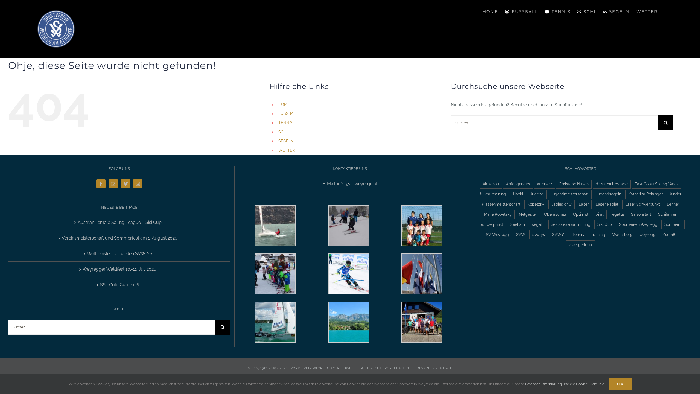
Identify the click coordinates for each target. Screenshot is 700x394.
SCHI (282, 132)
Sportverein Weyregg (638, 224)
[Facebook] (101, 183)
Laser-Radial (607, 204)
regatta (617, 214)
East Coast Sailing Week (656, 184)
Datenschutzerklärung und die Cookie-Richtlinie (565, 384)
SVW (520, 234)
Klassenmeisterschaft (501, 204)
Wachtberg (622, 234)
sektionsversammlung (570, 224)
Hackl (518, 194)
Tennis (578, 234)
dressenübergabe (612, 184)
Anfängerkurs (518, 184)
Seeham (517, 224)
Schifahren (667, 214)
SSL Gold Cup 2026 (119, 284)
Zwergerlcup (580, 244)
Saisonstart (641, 214)
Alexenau (491, 184)
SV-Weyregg (497, 234)
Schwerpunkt (491, 224)
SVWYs (558, 234)
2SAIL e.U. (444, 368)
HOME (284, 104)
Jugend (537, 194)
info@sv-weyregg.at (357, 183)
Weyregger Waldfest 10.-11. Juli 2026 (119, 269)
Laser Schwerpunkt (642, 204)
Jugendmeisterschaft (570, 194)
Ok (620, 384)
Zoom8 (669, 234)
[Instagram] (137, 183)
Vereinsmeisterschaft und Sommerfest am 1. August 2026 (119, 238)
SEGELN (286, 141)
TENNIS (285, 123)
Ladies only (561, 204)
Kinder (675, 194)
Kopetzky (535, 204)
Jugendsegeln (608, 194)
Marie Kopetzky (498, 214)
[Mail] (113, 183)
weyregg (647, 234)
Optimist (580, 214)
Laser (584, 204)
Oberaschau (555, 214)
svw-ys (538, 234)
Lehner (673, 204)
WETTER (286, 150)
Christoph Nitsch (574, 184)
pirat (600, 214)
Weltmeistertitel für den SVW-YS (119, 253)
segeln (538, 224)
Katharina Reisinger (645, 194)
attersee (544, 184)
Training (598, 234)
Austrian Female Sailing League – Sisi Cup (120, 222)
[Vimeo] (125, 183)
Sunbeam (673, 224)
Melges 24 (528, 214)
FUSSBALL (288, 113)
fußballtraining (493, 194)
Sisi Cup (604, 224)
